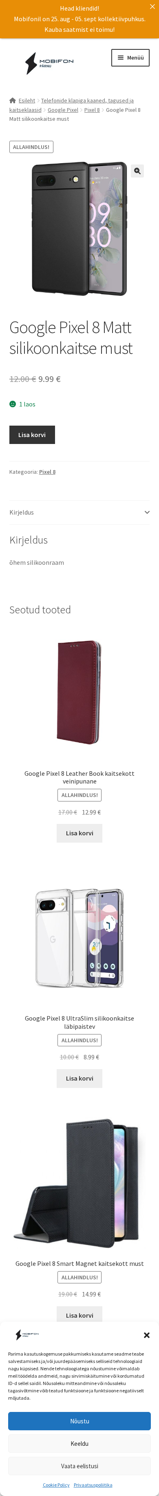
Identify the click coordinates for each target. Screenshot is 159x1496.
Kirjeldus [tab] (21, 512)
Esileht (27, 100)
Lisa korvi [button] (79, 833)
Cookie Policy (56, 1485)
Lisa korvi (32, 435)
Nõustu (79, 1421)
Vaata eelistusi (79, 1466)
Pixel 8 (92, 109)
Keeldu (79, 1443)
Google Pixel (63, 109)
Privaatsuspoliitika (93, 1485)
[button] (147, 1335)
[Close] (152, 6)
